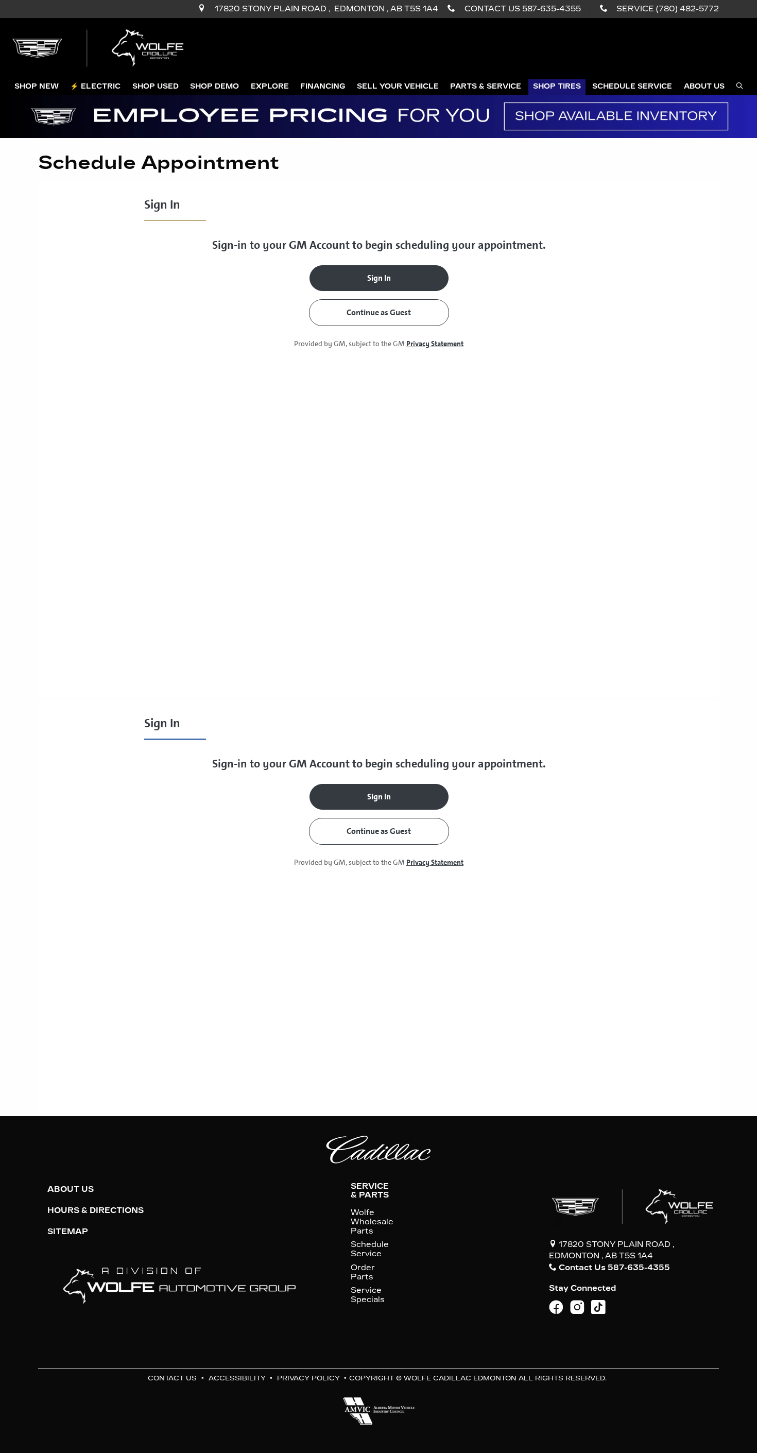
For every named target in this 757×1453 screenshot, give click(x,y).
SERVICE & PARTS (370, 1190)
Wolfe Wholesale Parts (372, 1221)
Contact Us (172, 1378)
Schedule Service (370, 1249)
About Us (70, 1189)
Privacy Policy (308, 1378)
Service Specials (368, 1295)
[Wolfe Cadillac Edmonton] (99, 48)
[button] (36, 87)
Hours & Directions (95, 1210)
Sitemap (67, 1231)
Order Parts (363, 1272)
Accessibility (237, 1378)
